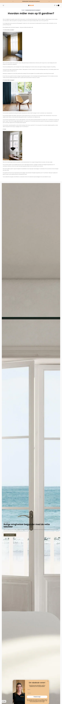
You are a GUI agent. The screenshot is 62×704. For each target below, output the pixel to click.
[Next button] (49, 1)
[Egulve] (31, 5)
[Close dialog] (48, 681)
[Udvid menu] (3, 5)
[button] (54, 5)
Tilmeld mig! (37, 696)
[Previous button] (13, 1)
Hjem (23, 10)
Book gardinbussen (10, 535)
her (43, 701)
